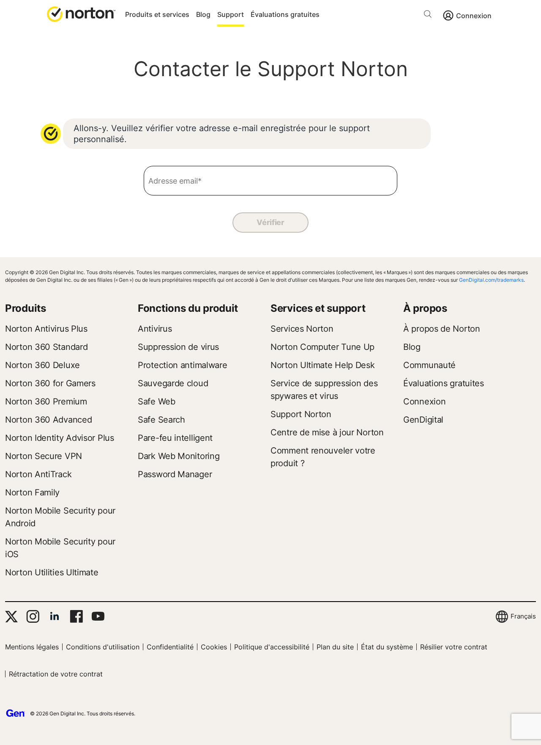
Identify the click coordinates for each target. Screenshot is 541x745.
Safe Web (156, 401)
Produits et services (157, 14)
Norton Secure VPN (43, 456)
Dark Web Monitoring (178, 456)
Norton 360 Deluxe (42, 365)
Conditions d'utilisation (102, 647)
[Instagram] (32, 616)
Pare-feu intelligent (175, 438)
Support (230, 14)
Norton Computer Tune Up (322, 347)
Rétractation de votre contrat (56, 674)
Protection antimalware (182, 365)
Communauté (429, 365)
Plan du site (335, 647)
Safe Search (161, 420)
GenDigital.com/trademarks (491, 280)
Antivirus (155, 329)
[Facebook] (76, 616)
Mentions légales (32, 647)
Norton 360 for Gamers (50, 383)
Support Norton (300, 414)
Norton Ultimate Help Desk (322, 365)
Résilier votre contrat (453, 647)
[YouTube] (97, 616)
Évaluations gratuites (285, 14)
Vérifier (270, 222)
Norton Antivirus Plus (46, 329)
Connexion (474, 15)
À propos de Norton (441, 329)
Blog (203, 14)
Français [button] (523, 616)
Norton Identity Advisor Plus (59, 438)
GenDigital (423, 420)
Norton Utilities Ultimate (51, 572)
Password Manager (175, 474)
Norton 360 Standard (46, 347)
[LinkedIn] (54, 616)
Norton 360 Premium (46, 401)
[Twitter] (11, 616)
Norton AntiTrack (38, 474)
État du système (387, 647)
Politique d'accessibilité (271, 647)
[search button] (430, 15)
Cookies (214, 647)
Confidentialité (170, 647)
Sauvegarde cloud (173, 383)
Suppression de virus (178, 347)
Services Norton (301, 329)
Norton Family (32, 492)
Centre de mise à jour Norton (327, 432)
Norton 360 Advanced (48, 420)
